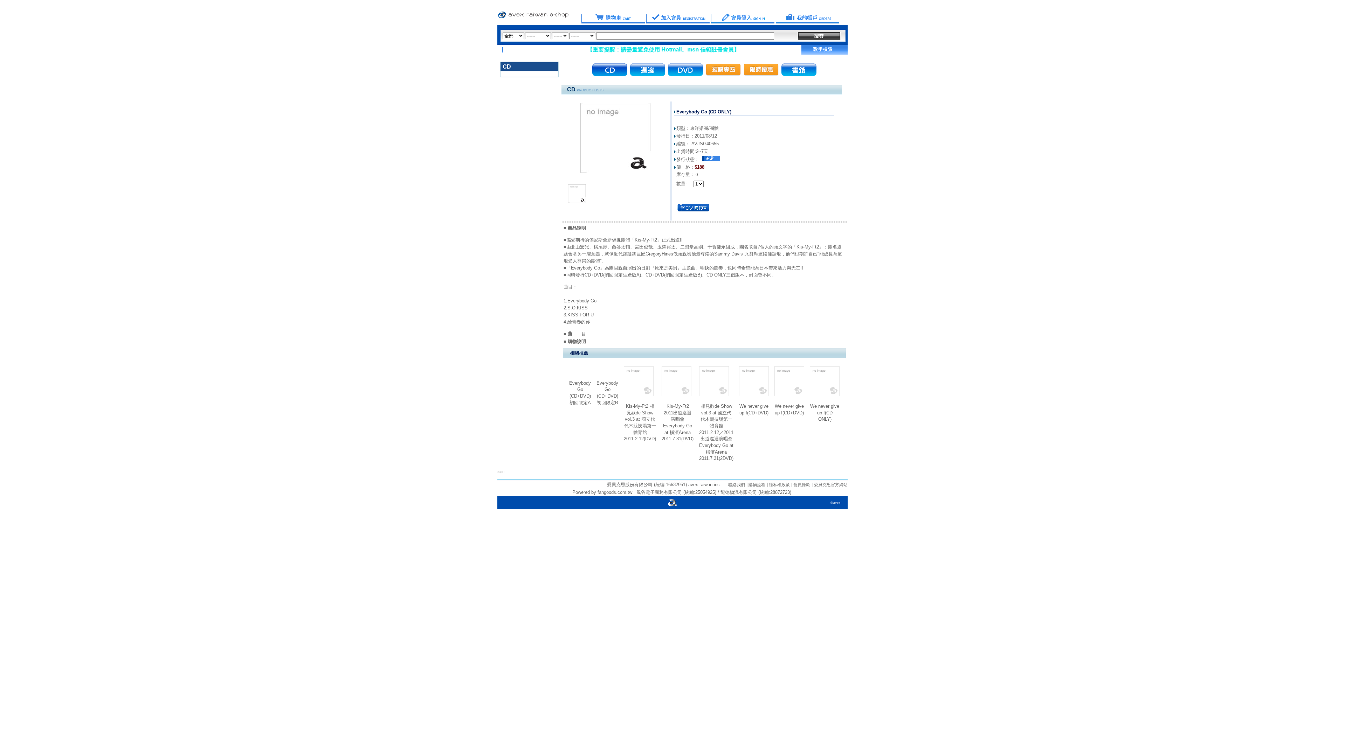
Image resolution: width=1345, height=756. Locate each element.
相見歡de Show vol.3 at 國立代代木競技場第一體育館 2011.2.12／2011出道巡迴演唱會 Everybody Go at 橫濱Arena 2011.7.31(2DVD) (716, 432)
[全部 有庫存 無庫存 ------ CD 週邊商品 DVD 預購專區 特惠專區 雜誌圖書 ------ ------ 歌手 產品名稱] (638, 35)
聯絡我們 (736, 484)
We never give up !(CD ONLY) (824, 413)
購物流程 (756, 484)
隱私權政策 (779, 484)
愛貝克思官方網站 (831, 484)
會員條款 (801, 484)
